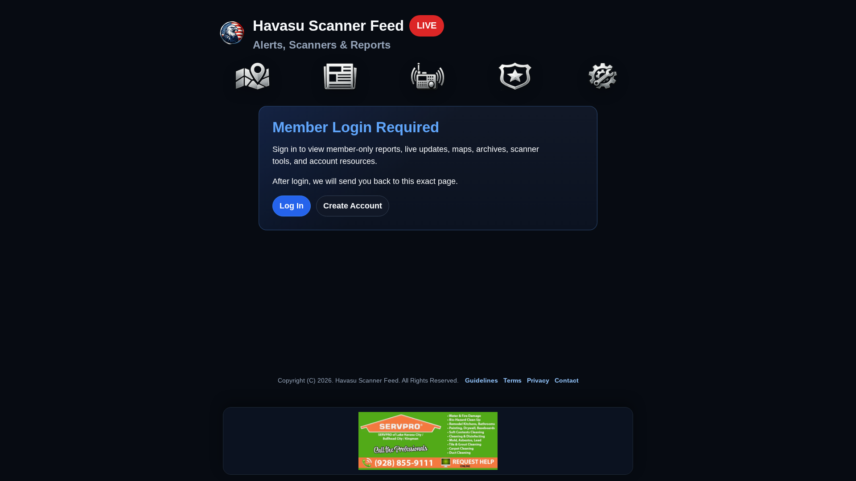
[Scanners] (428, 77)
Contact (567, 380)
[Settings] (603, 77)
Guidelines (481, 380)
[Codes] (515, 77)
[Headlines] (340, 77)
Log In (292, 205)
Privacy (538, 380)
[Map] (253, 77)
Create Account (352, 205)
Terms (512, 380)
